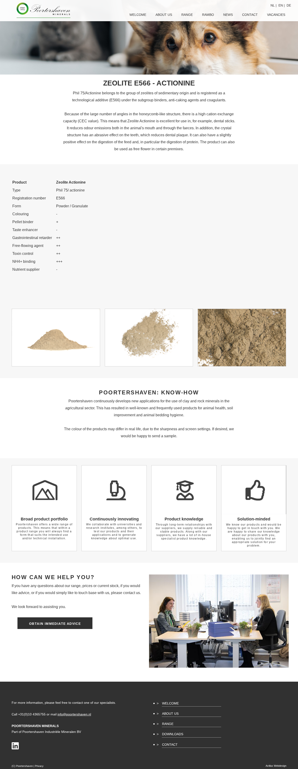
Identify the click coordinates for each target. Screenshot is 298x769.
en (280, 5)
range (187, 15)
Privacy (39, 766)
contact (250, 15)
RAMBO (208, 15)
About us (164, 15)
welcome (137, 15)
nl (273, 5)
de (289, 5)
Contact (170, 744)
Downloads (172, 734)
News (228, 15)
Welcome (170, 703)
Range (167, 724)
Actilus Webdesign (276, 765)
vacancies (276, 15)
